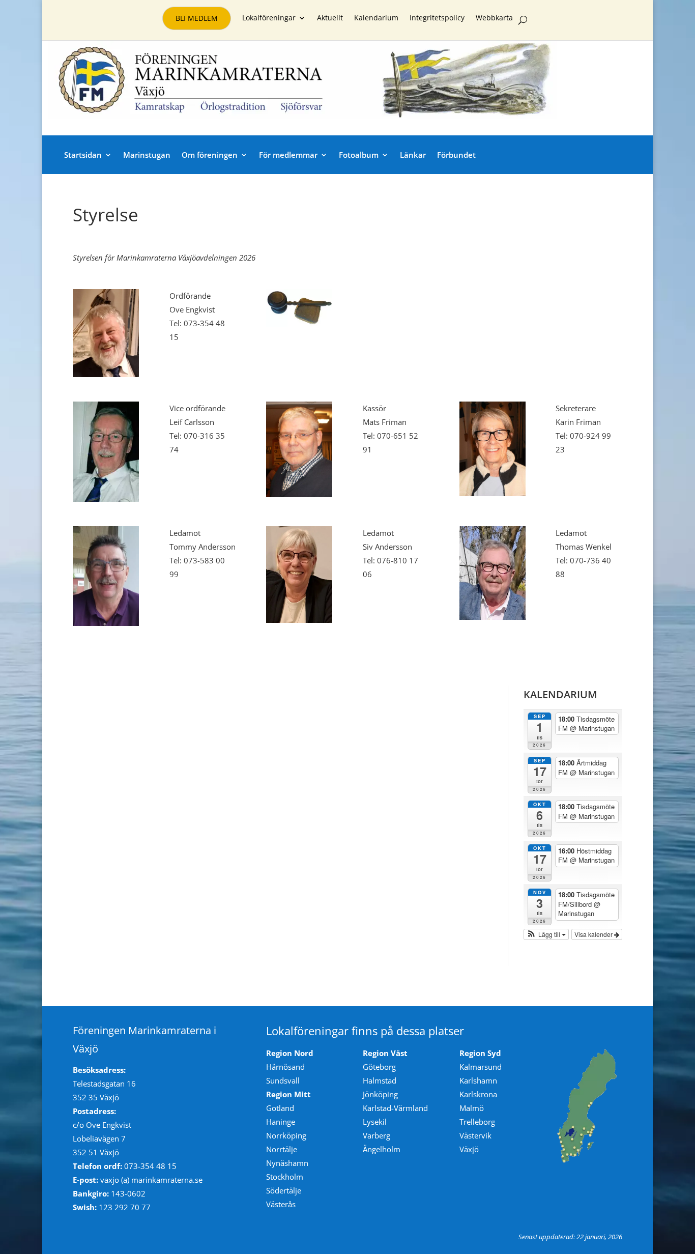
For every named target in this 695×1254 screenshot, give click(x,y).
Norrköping (286, 1135)
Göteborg (379, 1067)
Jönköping (380, 1094)
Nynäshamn (287, 1163)
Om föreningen (210, 155)
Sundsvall (283, 1080)
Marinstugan (146, 155)
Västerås (281, 1204)
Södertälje (283, 1190)
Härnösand (285, 1067)
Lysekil (375, 1122)
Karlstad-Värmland (395, 1108)
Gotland (280, 1108)
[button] (546, 934)
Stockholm (284, 1177)
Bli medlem (197, 18)
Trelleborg (477, 1122)
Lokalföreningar (269, 18)
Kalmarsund (480, 1067)
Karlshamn (478, 1080)
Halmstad (379, 1080)
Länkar (413, 155)
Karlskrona (478, 1094)
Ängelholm (381, 1149)
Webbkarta (494, 18)
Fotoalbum (359, 155)
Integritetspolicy (437, 18)
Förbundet (456, 155)
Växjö (469, 1149)
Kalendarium (376, 18)
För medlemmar (288, 155)
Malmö (471, 1108)
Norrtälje (281, 1149)
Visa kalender (594, 934)
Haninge (280, 1122)
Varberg (376, 1135)
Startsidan (83, 155)
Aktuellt (330, 18)
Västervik (475, 1135)
